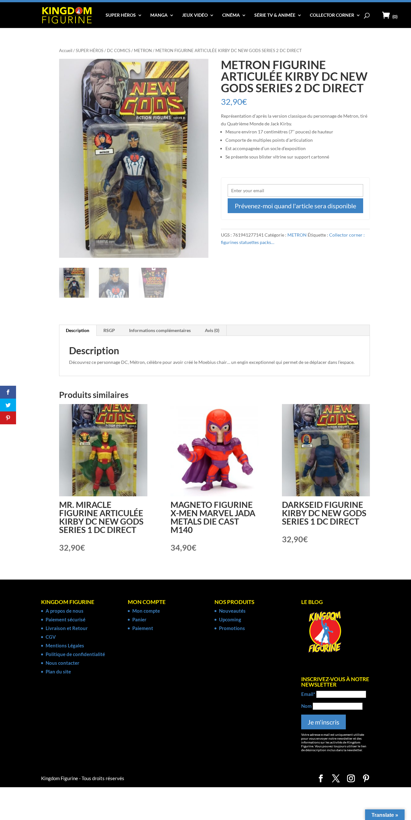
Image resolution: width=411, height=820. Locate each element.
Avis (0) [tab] (212, 330)
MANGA (159, 15)
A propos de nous (64, 611)
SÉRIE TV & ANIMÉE (274, 15)
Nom (306, 706)
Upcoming (230, 619)
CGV (51, 637)
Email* (308, 694)
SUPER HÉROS (121, 15)
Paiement (142, 628)
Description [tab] (77, 330)
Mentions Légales (65, 645)
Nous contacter (62, 663)
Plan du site (58, 671)
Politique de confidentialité (75, 654)
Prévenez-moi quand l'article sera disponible (295, 206)
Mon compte (146, 611)
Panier (139, 619)
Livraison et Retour (67, 628)
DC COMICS (118, 50)
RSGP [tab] (109, 330)
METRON (143, 50)
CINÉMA (231, 15)
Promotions (232, 628)
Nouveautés (232, 611)
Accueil (65, 50)
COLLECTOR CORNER (332, 15)
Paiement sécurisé (65, 619)
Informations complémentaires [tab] (160, 330)
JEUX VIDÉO (195, 15)
